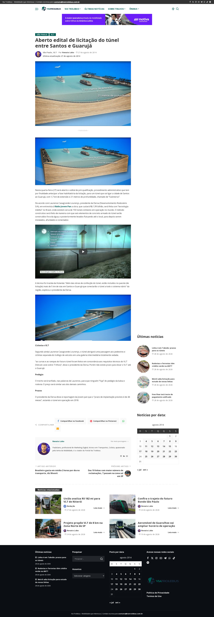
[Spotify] (210, 2)
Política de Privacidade (158, 592)
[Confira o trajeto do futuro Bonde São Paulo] (122, 504)
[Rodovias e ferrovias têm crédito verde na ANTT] (143, 366)
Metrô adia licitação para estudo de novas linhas (163, 380)
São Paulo (42, 34)
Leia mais (98, 508)
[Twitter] (193, 2)
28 (164, 456)
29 (170, 456)
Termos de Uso (154, 596)
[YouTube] (198, 2)
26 (152, 456)
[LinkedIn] (123, 456)
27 (158, 456)
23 (176, 451)
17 (140, 451)
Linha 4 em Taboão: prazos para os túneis (164, 349)
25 (146, 456)
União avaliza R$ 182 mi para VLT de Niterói (82, 500)
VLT (52, 34)
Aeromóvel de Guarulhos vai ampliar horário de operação (156, 524)
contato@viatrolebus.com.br (67, 2)
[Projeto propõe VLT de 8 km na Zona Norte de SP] (48, 528)
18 (146, 451)
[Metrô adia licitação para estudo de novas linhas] (143, 382)
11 (146, 446)
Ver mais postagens (118, 441)
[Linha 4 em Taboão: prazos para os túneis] (143, 351)
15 (170, 446)
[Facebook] (190, 2)
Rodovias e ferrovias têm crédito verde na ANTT (163, 364)
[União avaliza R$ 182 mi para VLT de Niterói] (48, 504)
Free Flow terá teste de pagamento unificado (162, 395)
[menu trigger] (38, 9)
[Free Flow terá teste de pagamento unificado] (143, 397)
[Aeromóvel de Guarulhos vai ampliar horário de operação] (122, 528)
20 (158, 451)
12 (152, 446)
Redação (71, 506)
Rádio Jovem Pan (63, 206)
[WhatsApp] (204, 2)
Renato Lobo (68, 52)
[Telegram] (201, 2)
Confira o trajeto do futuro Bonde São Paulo (155, 500)
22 (170, 451)
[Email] (58, 428)
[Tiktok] (207, 2)
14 (164, 446)
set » (145, 469)
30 (176, 456)
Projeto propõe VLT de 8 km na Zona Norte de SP (83, 524)
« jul (139, 469)
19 (152, 451)
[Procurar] (177, 9)
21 (164, 451)
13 (158, 446)
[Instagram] (195, 2)
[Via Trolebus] (51, 9)
